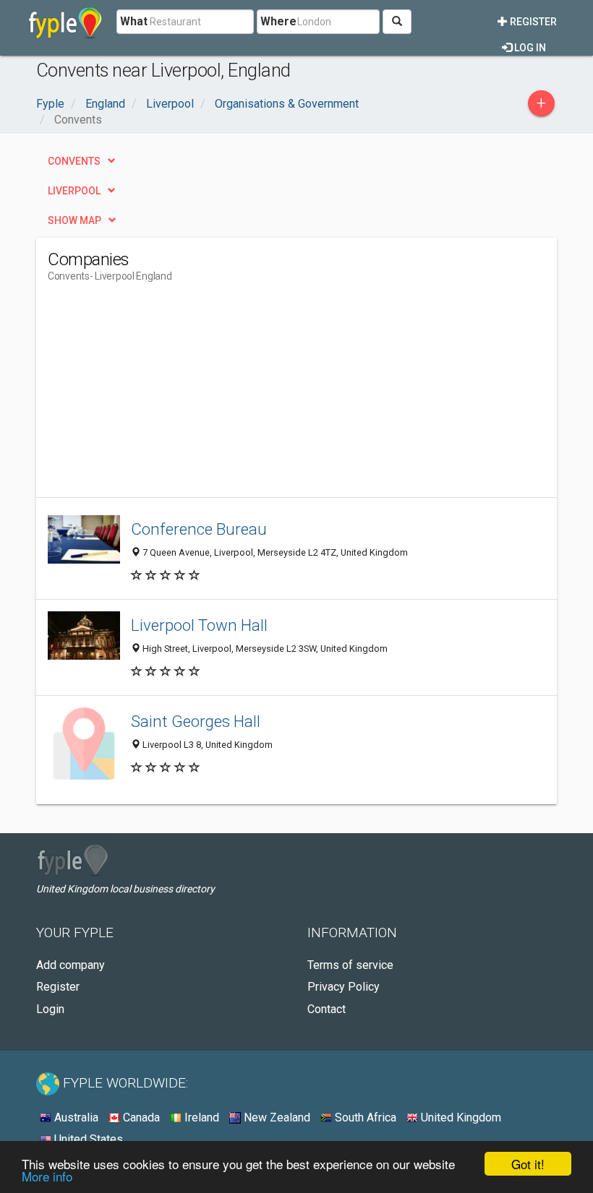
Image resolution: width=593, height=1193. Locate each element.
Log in (529, 47)
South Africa (364, 1117)
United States (87, 1139)
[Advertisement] (169, 396)
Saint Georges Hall (195, 721)
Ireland (200, 1117)
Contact (326, 1009)
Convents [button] (74, 161)
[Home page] (65, 22)
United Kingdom (459, 1117)
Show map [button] (74, 220)
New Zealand (275, 1117)
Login (50, 1009)
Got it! (528, 1164)
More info (47, 1176)
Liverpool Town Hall (199, 625)
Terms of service (350, 965)
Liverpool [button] (74, 191)
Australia (74, 1117)
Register (532, 21)
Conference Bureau (199, 529)
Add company (70, 965)
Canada (140, 1117)
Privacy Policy (343, 987)
